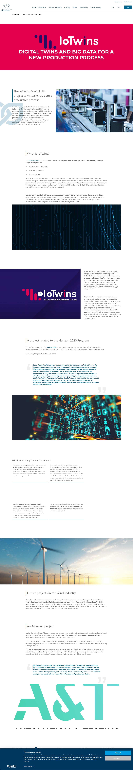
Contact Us (60, 748)
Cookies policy (83, 748)
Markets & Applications (39, 7)
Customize (116, 758)
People (75, 7)
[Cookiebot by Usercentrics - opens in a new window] (12, 766)
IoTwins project (34, 160)
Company (67, 7)
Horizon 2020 (51, 347)
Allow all (118, 753)
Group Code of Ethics (107, 748)
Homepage (15, 14)
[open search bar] (113, 7)
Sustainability (84, 7)
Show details (28, 766)
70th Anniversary (95, 7)
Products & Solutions (55, 7)
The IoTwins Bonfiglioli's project (32, 14)
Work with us (128, 2)
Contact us (118, 2)
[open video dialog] (40, 294)
